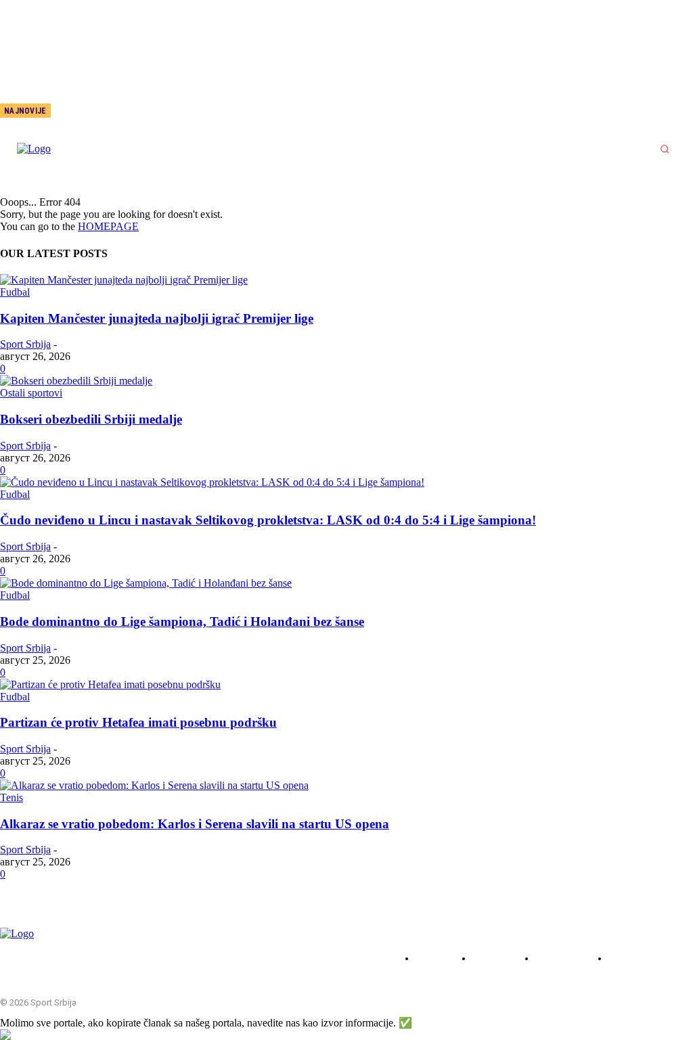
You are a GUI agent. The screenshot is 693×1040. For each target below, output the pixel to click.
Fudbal (15, 292)
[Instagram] (116, 111)
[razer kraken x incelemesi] (346, 1034)
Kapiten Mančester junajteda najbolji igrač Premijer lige (156, 318)
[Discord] (71, 111)
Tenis (11, 797)
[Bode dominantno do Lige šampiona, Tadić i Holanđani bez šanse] (146, 583)
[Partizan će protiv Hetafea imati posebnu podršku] (110, 684)
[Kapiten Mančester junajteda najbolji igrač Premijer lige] (124, 280)
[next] (61, 110)
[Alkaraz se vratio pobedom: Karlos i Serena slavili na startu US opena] (154, 785)
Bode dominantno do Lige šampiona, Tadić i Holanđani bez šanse (182, 621)
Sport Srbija (25, 344)
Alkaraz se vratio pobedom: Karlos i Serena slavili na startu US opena (194, 824)
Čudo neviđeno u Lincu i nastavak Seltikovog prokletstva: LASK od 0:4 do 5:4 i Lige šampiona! (268, 520)
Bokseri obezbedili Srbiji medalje (91, 419)
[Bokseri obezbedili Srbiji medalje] (76, 380)
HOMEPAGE (108, 226)
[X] (138, 111)
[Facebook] (94, 111)
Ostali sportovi (31, 393)
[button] (664, 148)
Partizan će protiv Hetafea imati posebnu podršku (138, 722)
